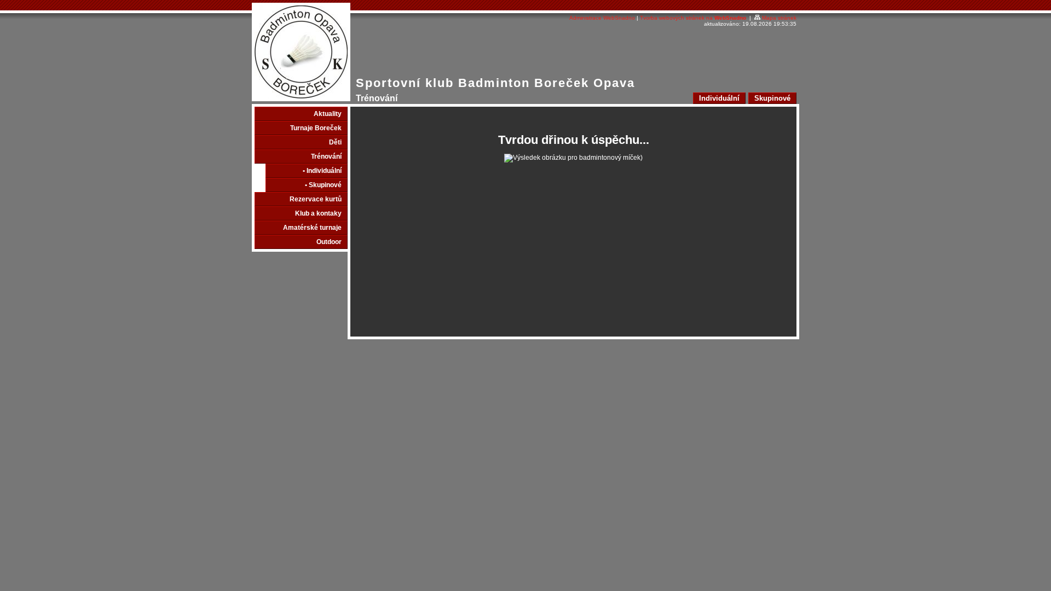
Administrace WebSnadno (602, 18)
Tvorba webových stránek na (693, 18)
